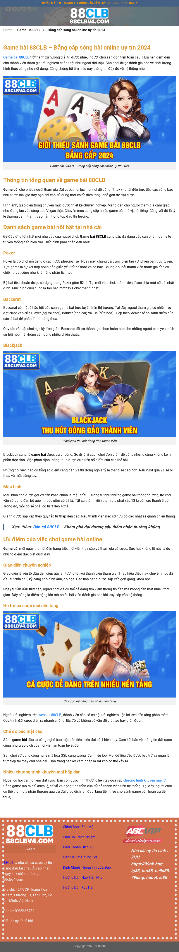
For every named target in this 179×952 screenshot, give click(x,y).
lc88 (163, 877)
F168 (29, 921)
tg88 (135, 870)
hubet (151, 877)
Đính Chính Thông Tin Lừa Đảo (87, 867)
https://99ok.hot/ (147, 863)
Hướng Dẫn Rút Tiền (78, 887)
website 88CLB (49, 715)
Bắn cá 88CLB (46, 526)
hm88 (147, 870)
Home (7, 30)
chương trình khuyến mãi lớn (145, 780)
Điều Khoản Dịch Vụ (78, 847)
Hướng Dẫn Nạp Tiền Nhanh (85, 877)
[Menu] (6, 16)
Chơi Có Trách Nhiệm (79, 837)
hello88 (162, 870)
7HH (135, 857)
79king (137, 877)
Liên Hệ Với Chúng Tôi (80, 857)
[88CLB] (89, 16)
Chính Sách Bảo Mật (79, 827)
